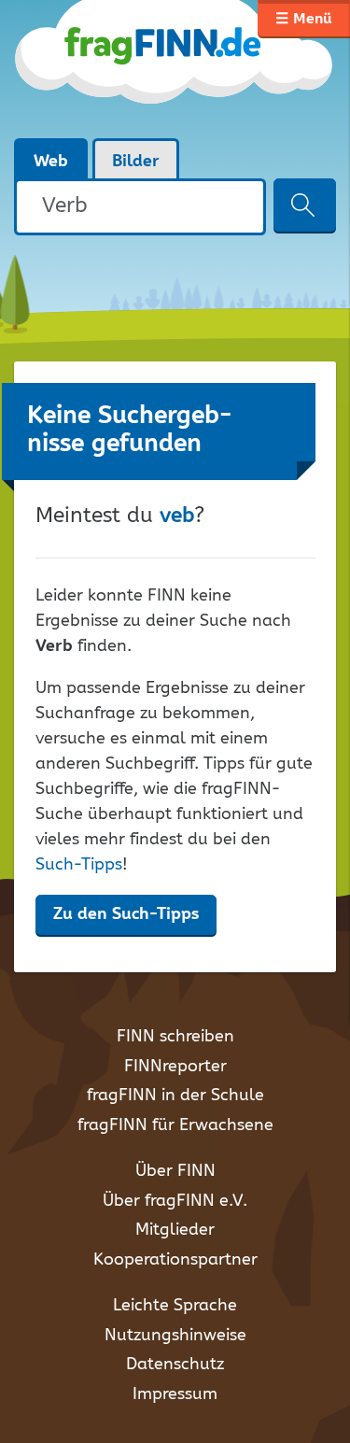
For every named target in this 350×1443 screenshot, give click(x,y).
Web (51, 162)
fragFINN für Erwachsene (175, 1125)
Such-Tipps (78, 865)
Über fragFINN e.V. (175, 1201)
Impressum (175, 1394)
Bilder (136, 162)
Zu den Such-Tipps (126, 914)
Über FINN (175, 1171)
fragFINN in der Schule (175, 1095)
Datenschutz (175, 1364)
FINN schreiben (175, 1037)
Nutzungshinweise (175, 1336)
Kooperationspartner (175, 1260)
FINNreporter (175, 1067)
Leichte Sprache (175, 1306)
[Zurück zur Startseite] (175, 69)
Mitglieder (175, 1230)
